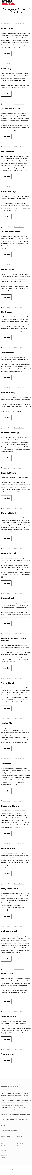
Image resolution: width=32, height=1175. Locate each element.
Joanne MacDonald (10, 232)
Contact (3, 1157)
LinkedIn (22, 1145)
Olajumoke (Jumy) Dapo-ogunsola (13, 639)
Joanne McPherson (10, 109)
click (14, 1130)
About (2, 1143)
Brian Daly (6, 68)
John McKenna (8, 1016)
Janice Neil (6, 763)
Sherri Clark (7, 974)
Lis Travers (6, 312)
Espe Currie (7, 28)
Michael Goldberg (10, 433)
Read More (6, 54)
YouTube (22, 1148)
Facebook (22, 1141)
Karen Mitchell (8, 513)
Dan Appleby (7, 151)
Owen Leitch (7, 269)
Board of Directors (19, 23)
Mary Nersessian (9, 889)
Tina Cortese (7, 1054)
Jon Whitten (7, 352)
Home (2, 1141)
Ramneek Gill (7, 598)
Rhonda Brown (8, 473)
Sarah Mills (6, 723)
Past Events (4, 1150)
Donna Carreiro (8, 848)
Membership (4, 1148)
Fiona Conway (8, 392)
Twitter (21, 1143)
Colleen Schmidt (9, 931)
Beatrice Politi (8, 553)
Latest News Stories (6, 1152)
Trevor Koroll (7, 683)
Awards (3, 1145)
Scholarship (4, 1155)
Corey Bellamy (8, 191)
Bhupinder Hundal (10, 806)
